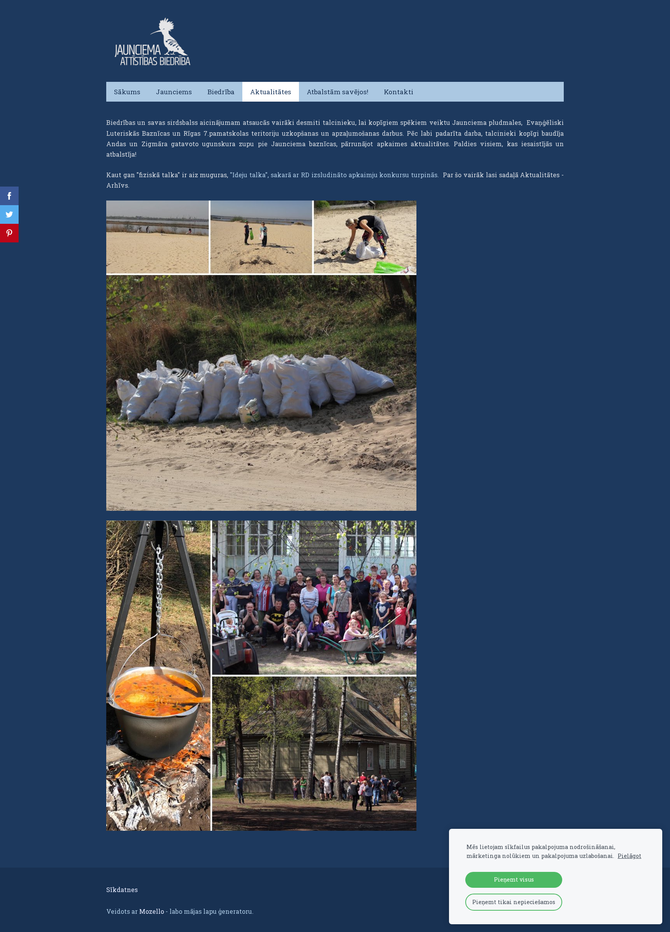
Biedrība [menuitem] (221, 91)
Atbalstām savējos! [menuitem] (337, 91)
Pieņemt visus (514, 879)
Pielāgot (629, 855)
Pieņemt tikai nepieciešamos (513, 902)
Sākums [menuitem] (127, 91)
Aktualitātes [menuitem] (270, 91)
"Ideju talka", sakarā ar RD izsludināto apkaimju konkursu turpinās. (335, 175)
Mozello (151, 911)
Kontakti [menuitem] (398, 91)
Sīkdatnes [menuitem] (122, 889)
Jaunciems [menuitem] (174, 91)
